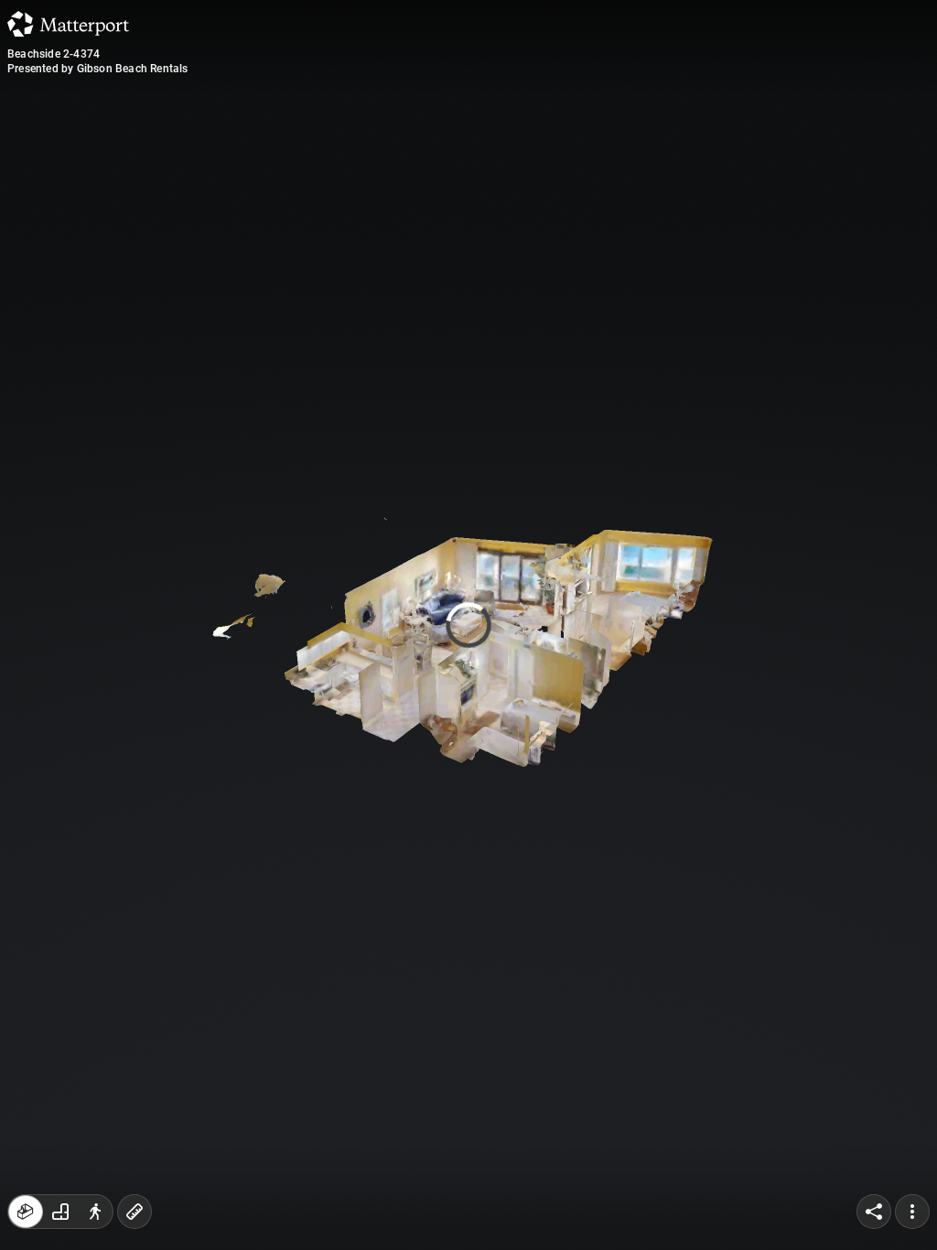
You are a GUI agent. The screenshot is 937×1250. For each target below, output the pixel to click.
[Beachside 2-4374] (468, 625)
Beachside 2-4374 (53, 54)
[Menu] (912, 1211)
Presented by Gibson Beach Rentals (97, 68)
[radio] (25, 1211)
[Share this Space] (873, 1211)
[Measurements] (134, 1211)
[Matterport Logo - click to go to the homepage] (68, 23)
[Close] (641, 155)
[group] (60, 1211)
